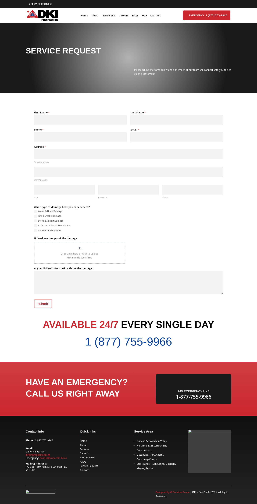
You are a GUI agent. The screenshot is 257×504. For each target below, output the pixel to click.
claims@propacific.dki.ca (53, 458)
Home (84, 15)
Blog (135, 15)
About (95, 15)
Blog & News (87, 457)
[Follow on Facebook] (28, 476)
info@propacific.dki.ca (38, 454)
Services (108, 15)
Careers (124, 15)
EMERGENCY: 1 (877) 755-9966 (206, 15)
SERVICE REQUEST (40, 4)
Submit (43, 304)
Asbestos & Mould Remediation (54, 225)
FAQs (83, 461)
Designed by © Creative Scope (173, 492)
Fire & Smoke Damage (49, 215)
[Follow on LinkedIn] (42, 476)
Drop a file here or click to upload (79, 253)
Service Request (89, 465)
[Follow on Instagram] (35, 476)
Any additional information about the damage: (63, 268)
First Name (42, 112)
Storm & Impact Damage (50, 220)
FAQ (144, 15)
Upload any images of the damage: (56, 238)
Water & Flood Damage (50, 211)
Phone (39, 129)
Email (134, 129)
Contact (155, 15)
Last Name (138, 112)
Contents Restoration (49, 230)
